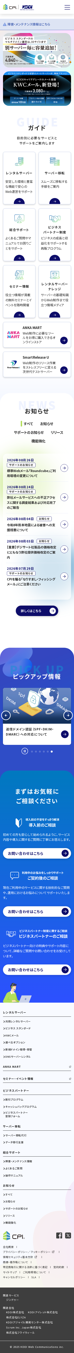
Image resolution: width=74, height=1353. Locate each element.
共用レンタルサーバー (18, 1021)
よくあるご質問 (13, 1168)
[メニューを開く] (67, 7)
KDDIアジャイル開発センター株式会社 (29, 1322)
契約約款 (58, 1267)
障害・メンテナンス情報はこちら (28, 24)
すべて (9, 1194)
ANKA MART (12, 1067)
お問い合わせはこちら (25, 853)
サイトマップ (10, 1272)
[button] (6, 716)
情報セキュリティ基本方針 (18, 1257)
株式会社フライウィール (20, 1332)
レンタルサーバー (14, 1012)
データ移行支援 (14, 1142)
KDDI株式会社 (15, 1312)
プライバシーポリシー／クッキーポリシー (27, 1252)
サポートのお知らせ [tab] (29, 432)
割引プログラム (14, 1099)
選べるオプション (15, 1042)
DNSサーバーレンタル (18, 1056)
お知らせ (9, 1185)
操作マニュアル (14, 1175)
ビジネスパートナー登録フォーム (16, 1114)
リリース (10, 1215)
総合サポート (12, 1152)
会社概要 (8, 1247)
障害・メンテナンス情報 (18, 1161)
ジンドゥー (12, 1300)
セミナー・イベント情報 (18, 1079)
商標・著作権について (15, 1262)
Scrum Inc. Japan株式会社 (23, 1327)
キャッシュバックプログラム (21, 1106)
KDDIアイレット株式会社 (43, 1312)
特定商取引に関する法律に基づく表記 (25, 1267)
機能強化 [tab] (38, 440)
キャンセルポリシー (14, 1277)
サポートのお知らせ (16, 1208)
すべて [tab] (28, 423)
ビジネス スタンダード (18, 1028)
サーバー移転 (12, 1126)
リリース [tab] (57, 432)
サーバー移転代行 (15, 1135)
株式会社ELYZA (16, 1317)
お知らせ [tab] (46, 423)
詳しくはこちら (31, 610)
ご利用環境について (34, 1272)
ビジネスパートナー (16, 1090)
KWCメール (12, 1035)
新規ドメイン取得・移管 (18, 1049)
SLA (33, 1277)
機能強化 (10, 1222)
